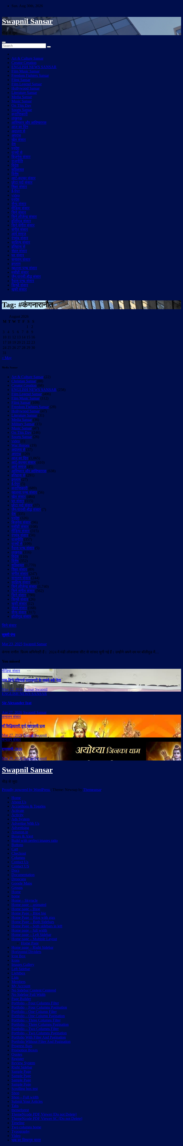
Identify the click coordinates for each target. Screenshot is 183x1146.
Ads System (20, 819)
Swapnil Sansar (27, 21)
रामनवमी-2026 (12, 749)
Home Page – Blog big (28, 913)
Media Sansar (21, 97)
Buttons (17, 845)
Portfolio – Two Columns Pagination (39, 1033)
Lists (15, 977)
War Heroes (20, 445)
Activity (17, 815)
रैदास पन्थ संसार (22, 281)
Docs (15, 870)
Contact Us (19, 862)
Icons (15, 960)
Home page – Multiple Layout (34, 939)
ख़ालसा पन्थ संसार (24, 268)
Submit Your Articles (27, 1101)
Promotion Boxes (24, 1050)
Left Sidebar (20, 969)
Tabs (15, 1106)
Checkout (18, 853)
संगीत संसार (19, 229)
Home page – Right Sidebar (32, 947)
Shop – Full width (25, 1097)
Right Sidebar (21, 1067)
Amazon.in (19, 832)
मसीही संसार (20, 272)
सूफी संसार (19, 289)
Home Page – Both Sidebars (32, 922)
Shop (15, 1093)
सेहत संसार (19, 251)
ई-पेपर (15, 191)
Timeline (18, 1123)
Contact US (20, 866)
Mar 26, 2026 (12, 758)
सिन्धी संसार (19, 285)
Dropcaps (18, 879)
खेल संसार (18, 140)
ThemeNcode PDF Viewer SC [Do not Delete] (46, 1119)
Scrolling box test (24, 1089)
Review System (23, 1063)
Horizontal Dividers (26, 952)
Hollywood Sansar (25, 88)
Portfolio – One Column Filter (34, 1012)
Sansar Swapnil (35, 689)
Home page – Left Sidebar (31, 935)
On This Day (21, 105)
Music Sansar (21, 101)
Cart (14, 849)
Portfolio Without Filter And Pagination (41, 1042)
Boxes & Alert (22, 836)
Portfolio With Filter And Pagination (38, 1037)
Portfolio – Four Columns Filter (35, 1003)
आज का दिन (19, 127)
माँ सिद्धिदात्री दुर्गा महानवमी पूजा (23, 726)
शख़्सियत (17, 170)
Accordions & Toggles (28, 806)
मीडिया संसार (20, 208)
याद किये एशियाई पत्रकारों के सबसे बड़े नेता (31, 680)
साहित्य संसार (20, 242)
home (15, 896)
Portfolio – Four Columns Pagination (39, 1007)
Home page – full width (29, 930)
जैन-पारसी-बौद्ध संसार (26, 276)
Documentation (23, 875)
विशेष (15, 174)
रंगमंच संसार (19, 238)
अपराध (16, 135)
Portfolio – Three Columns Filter (36, 1020)
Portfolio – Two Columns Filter (35, 1029)
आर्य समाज (18, 234)
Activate (17, 811)
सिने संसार (18, 212)
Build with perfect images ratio (34, 840)
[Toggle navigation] (4, 42)
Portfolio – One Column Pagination (38, 1016)
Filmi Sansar (20, 80)
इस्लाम (15, 264)
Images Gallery (22, 965)
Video (15, 1136)
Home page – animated (28, 905)
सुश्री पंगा (8, 635)
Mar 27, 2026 (12, 735)
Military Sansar (22, 424)
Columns (18, 858)
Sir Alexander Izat (16, 703)
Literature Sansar (24, 93)
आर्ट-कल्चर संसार (23, 178)
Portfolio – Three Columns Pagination (40, 1024)
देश (13, 144)
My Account (20, 986)
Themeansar (92, 790)
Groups (17, 888)
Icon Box (18, 956)
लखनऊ (16, 118)
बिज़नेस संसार (20, 157)
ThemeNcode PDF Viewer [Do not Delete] (43, 1114)
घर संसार (17, 255)
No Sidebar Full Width (28, 994)
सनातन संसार (20, 259)
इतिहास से (18, 247)
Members (18, 982)
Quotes (16, 1054)
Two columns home (26, 1127)
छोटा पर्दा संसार (21, 182)
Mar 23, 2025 (12, 644)
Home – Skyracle (24, 900)
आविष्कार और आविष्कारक (28, 122)
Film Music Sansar (25, 71)
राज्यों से (16, 152)
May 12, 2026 (12, 689)
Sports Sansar (21, 110)
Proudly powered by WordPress (26, 790)
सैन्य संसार (18, 204)
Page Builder (21, 999)
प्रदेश (15, 148)
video (15, 195)
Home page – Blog (25, 909)
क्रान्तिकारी (19, 114)
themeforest (20, 1110)
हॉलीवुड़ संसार (21, 221)
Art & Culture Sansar (27, 58)
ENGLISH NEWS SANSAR (33, 67)
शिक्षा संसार (19, 187)
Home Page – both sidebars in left (36, 926)
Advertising (20, 828)
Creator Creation (23, 63)
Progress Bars (21, 1046)
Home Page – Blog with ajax (33, 917)
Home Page (30, 943)
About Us (18, 802)
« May (7, 358)
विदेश (15, 165)
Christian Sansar (23, 381)
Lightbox (18, 973)
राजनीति (17, 161)
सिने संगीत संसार (23, 225)
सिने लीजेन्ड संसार (24, 217)
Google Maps (21, 883)
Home (16, 798)
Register (17, 1059)
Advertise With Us (25, 823)
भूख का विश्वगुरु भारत (26, 1140)
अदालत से (18, 131)
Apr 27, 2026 (12, 712)
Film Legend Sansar (26, 84)
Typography (20, 1131)
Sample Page (21, 1071)
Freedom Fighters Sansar (30, 75)
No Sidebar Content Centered (33, 990)
